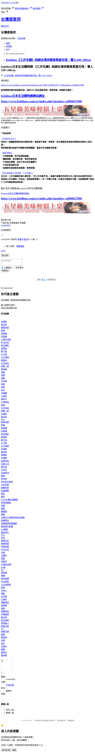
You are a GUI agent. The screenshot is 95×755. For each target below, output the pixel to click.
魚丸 (3, 390)
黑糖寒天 (5, 520)
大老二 (4, 590)
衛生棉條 (5, 620)
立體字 (4, 555)
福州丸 (4, 399)
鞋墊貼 (4, 360)
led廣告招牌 (6, 564)
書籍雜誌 (20, 246)
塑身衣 (4, 652)
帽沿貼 (4, 325)
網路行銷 (5, 626)
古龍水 (4, 646)
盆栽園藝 (5, 491)
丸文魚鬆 (5, 582)
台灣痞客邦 (11, 19)
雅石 (3, 494)
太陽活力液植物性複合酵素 (13, 517)
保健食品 (5, 461)
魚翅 (3, 405)
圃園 (3, 649)
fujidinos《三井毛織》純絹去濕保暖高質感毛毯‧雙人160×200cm (48, 59)
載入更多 (5, 255)
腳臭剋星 (5, 328)
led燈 (3, 567)
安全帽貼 (5, 345)
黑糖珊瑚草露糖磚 (9, 523)
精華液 (4, 637)
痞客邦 (20, 239)
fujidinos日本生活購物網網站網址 (23, 95)
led (2, 570)
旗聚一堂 (5, 366)
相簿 (8, 43)
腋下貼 (4, 351)
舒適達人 (5, 623)
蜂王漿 (4, 467)
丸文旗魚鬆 (6, 585)
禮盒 (3, 378)
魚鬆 (3, 372)
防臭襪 (4, 336)
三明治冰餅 (6, 339)
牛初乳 (4, 470)
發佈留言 (5, 271)
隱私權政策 (61, 720)
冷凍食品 (5, 402)
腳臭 (3, 331)
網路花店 (5, 541)
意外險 (4, 479)
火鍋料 (4, 396)
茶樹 (3, 640)
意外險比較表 (7, 482)
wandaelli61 (6, 225)
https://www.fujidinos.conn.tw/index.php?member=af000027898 (41, 101)
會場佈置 (5, 547)
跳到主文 (5, 26)
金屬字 (4, 561)
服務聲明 (71, 720)
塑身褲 (4, 655)
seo (2, 629)
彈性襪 (4, 573)
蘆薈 (3, 634)
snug (3, 419)
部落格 (9, 46)
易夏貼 (4, 348)
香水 (3, 643)
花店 (3, 538)
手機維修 (5, 614)
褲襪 (3, 576)
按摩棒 (4, 605)
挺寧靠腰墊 (6, 503)
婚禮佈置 (5, 544)
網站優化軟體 (7, 526)
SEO (3, 535)
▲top (3, 251)
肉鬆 (3, 375)
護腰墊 (4, 512)
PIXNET (29, 720)
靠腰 (3, 506)
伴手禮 (4, 381)
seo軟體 (4, 529)
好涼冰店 (5, 342)
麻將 (3, 588)
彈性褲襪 (5, 579)
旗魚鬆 (4, 369)
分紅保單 (5, 485)
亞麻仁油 (5, 464)
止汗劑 (4, 354)
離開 (14, 750)
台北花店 (5, 550)
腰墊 (3, 509)
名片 (8, 49)
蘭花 (3, 497)
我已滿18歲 (6, 750)
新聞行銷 (5, 631)
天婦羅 (4, 393)
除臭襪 (4, 333)
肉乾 (3, 387)
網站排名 (5, 532)
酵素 (3, 476)
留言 (26, 239)
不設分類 (21, 38)
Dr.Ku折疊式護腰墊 (9, 500)
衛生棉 (4, 617)
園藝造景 (5, 488)
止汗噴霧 (5, 357)
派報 (3, 553)
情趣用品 (5, 602)
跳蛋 (3, 608)
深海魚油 (5, 473)
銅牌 (3, 558)
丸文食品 (5, 363)
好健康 (4, 458)
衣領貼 (4, 322)
